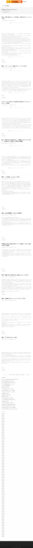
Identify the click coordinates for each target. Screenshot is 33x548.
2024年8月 (3, 443)
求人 (15, 20)
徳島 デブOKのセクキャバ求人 (9, 337)
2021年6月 (3, 502)
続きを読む (3, 97)
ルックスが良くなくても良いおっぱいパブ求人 (7, 388)
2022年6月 (3, 483)
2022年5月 (3, 485)
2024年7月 (3, 444)
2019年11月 (3, 530)
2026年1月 (3, 416)
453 (28, 374)
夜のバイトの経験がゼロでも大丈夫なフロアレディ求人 (9, 382)
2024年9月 (3, 441)
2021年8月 (3, 499)
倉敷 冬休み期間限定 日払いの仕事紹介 (12, 213)
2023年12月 (3, 455)
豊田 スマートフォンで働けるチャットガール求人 (14, 66)
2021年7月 (3, 500)
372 (14, 374)
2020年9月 (3, 516)
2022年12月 (3, 474)
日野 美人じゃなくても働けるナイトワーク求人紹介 (8, 391)
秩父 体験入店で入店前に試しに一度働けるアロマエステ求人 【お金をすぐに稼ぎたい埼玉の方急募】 (16, 140)
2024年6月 (3, 446)
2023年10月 (3, 458)
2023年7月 (3, 463)
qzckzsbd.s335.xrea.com (5, 20)
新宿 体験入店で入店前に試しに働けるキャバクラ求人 (15, 275)
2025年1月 (3, 435)
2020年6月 (3, 520)
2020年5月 (3, 522)
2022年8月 (3, 480)
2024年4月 (3, 449)
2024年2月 (3, 452)
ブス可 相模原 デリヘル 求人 (5, 393)
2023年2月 (3, 471)
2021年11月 (3, 494)
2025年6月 (3, 427)
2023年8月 (3, 461)
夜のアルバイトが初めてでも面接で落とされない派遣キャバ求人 (10, 379)
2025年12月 (3, 418)
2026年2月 (3, 415)
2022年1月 (3, 491)
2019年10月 (3, 531)
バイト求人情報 (5, 5)
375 (21, 374)
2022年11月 (3, 475)
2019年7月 (3, 536)
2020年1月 (3, 528)
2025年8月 (3, 424)
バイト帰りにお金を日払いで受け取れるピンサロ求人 (8, 399)
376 (23, 374)
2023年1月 (3, 472)
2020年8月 (3, 517)
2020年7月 (3, 519)
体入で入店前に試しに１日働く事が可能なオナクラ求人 (9, 404)
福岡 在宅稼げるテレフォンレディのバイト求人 (13, 298)
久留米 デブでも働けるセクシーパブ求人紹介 (7, 402)
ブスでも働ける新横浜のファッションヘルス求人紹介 (8, 390)
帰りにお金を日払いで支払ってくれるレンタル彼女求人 (9, 407)
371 (12, 374)
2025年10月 (3, 421)
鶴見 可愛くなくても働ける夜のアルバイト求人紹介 (8, 405)
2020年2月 (3, 527)
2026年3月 (3, 413)
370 (10, 374)
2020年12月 (3, 511)
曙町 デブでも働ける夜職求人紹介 (6, 385)
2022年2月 (3, 489)
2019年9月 (3, 533)
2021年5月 (3, 503)
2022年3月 (3, 488)
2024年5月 (3, 447)
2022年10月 (3, 477)
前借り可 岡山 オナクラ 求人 (5, 387)
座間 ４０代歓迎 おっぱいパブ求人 (11, 177)
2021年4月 (3, 505)
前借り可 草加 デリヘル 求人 (5, 396)
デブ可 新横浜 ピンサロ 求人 (5, 401)
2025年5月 (3, 429)
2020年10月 (3, 514)
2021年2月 (3, 508)
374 (19, 374)
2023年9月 (3, 460)
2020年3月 (3, 525)
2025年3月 (3, 432)
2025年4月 (3, 430)
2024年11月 (3, 438)
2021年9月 (3, 497)
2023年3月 (3, 469)
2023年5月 (3, 466)
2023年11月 (3, 457)
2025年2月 (3, 433)
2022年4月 (3, 486)
